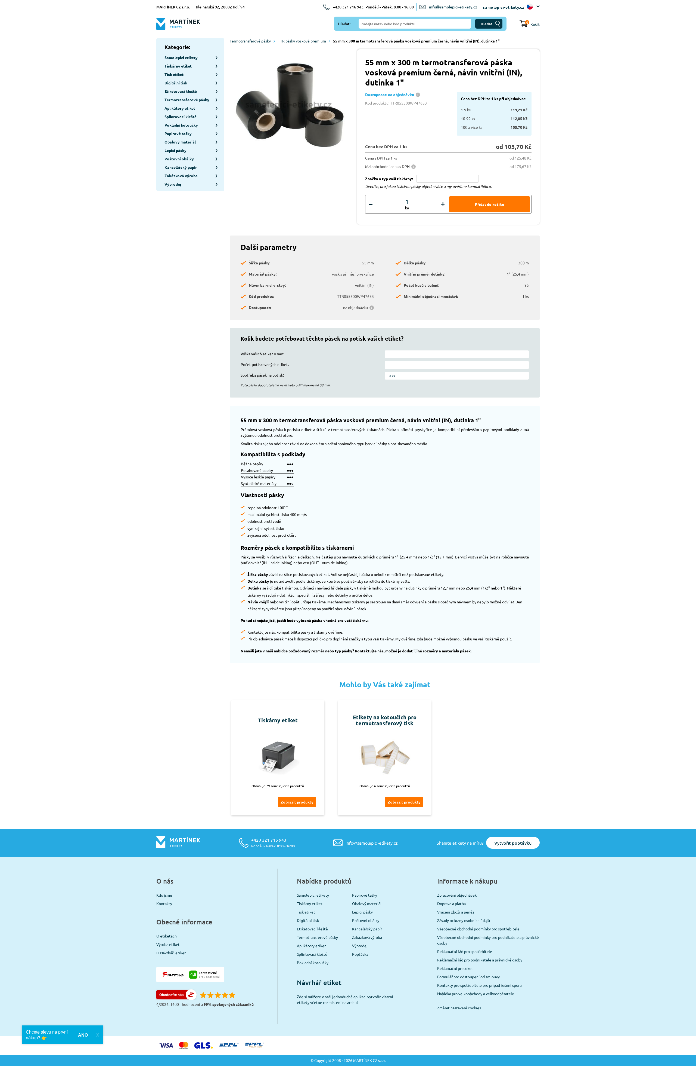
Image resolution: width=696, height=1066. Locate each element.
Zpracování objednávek (457, 895)
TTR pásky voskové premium (302, 40)
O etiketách (166, 935)
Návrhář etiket (319, 982)
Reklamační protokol (455, 968)
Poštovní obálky (365, 920)
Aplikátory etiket (311, 945)
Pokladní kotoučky (312, 962)
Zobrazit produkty (297, 801)
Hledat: (344, 23)
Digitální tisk (308, 920)
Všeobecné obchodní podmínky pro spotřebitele (478, 928)
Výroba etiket (168, 944)
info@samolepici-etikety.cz (453, 7)
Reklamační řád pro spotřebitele (464, 951)
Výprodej (360, 945)
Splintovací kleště (312, 954)
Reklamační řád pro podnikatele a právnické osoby (479, 959)
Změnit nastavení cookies (459, 1007)
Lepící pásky (362, 911)
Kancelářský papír (367, 928)
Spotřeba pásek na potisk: (262, 374)
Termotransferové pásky (250, 40)
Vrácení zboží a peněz (455, 911)
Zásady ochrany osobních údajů (463, 920)
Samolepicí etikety (313, 895)
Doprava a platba (451, 903)
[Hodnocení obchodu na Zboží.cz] (176, 998)
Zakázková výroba (367, 937)
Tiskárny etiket (309, 903)
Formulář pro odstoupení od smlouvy (468, 976)
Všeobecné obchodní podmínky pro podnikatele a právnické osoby (488, 940)
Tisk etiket (306, 911)
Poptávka (360, 954)
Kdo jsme (164, 895)
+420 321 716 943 (273, 842)
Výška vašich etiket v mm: (262, 353)
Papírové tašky (364, 895)
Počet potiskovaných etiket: (265, 364)
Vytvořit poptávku (513, 843)
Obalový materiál (366, 903)
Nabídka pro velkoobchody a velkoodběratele (475, 993)
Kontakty (164, 903)
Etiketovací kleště (312, 928)
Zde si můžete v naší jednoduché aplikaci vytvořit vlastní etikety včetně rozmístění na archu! (345, 999)
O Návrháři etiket (171, 952)
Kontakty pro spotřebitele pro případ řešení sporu (479, 985)
